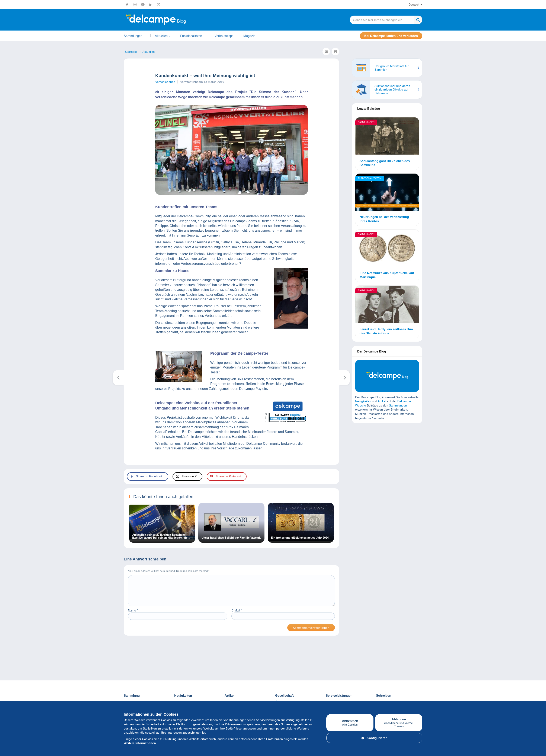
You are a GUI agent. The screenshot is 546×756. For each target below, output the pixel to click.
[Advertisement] (387, 457)
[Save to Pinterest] (7, 289)
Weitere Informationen (140, 743)
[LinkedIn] (150, 4)
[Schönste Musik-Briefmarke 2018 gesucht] (118, 377)
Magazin (249, 35)
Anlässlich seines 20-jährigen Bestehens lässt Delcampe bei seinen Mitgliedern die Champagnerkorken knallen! (159, 536)
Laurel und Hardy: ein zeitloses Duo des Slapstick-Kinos (386, 331)
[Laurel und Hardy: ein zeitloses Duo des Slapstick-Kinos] (387, 305)
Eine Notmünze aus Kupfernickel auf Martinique (387, 275)
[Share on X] (7, 279)
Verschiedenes (165, 81)
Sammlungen (366, 122)
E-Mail (236, 610)
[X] (158, 4)
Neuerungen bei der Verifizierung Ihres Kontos (384, 219)
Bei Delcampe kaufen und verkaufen (391, 36)
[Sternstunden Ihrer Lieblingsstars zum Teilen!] (344, 377)
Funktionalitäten (369, 178)
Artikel (382, 401)
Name (133, 610)
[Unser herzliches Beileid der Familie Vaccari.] (231, 540)
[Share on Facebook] (7, 269)
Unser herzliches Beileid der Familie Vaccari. (231, 537)
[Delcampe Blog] (165, 20)
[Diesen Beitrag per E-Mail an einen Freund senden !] (326, 51)
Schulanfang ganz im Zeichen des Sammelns (385, 163)
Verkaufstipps (224, 35)
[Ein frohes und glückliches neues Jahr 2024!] (301, 540)
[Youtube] (142, 4)
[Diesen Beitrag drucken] (335, 51)
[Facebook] (127, 4)
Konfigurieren (377, 738)
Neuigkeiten (363, 401)
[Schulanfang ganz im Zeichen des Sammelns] (387, 136)
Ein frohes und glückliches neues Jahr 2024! (300, 537)
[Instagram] (135, 4)
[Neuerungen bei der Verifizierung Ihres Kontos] (387, 193)
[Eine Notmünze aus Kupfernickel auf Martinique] (387, 249)
